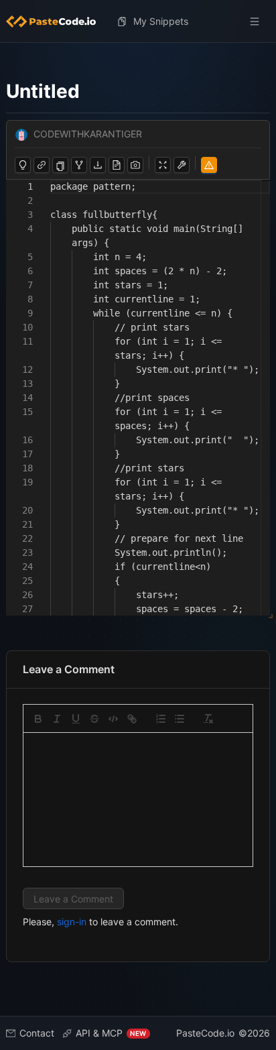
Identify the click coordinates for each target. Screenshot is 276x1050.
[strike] (94, 719)
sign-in (71, 921)
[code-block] (113, 719)
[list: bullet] (179, 719)
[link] (132, 719)
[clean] (208, 719)
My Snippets (160, 21)
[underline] (75, 719)
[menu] (138, 21)
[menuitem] (56, 21)
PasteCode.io (205, 1033)
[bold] (38, 719)
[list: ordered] (160, 719)
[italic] (57, 719)
